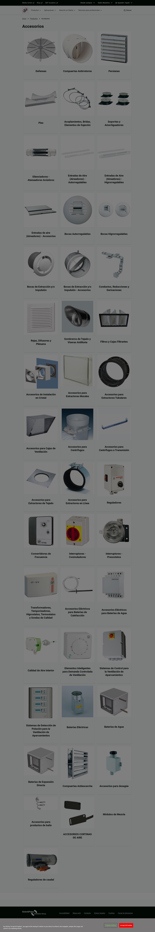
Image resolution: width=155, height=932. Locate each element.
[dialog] (77, 925)
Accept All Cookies (126, 925)
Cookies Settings (111, 925)
